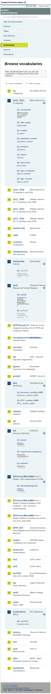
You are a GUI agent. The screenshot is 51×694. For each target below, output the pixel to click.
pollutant (24, 463)
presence (24, 147)
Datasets (7, 26)
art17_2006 (18, 199)
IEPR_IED (18, 528)
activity (23, 295)
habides (17, 411)
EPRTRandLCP (21, 325)
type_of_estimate (24, 171)
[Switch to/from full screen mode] (34, 6)
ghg (15, 383)
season (23, 155)
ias (14, 421)
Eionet (14, 17)
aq (14, 91)
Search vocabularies (15, 83)
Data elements (9, 36)
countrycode (24, 110)
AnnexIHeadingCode (24, 486)
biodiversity (19, 228)
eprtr (15, 285)
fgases (16, 366)
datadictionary (20, 252)
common (17, 242)
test (15, 642)
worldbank (18, 668)
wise (15, 658)
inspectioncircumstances (24, 452)
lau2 (15, 566)
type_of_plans (24, 179)
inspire (16, 540)
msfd (15, 592)
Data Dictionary (23, 17)
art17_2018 (18, 218)
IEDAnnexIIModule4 (21, 515)
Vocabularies (9, 45)
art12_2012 (18, 100)
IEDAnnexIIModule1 (21, 476)
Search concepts (34, 83)
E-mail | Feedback (11, 686)
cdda (15, 235)
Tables (6, 31)
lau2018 (17, 573)
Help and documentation (13, 22)
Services (7, 50)
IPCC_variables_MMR (24, 400)
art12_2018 (18, 190)
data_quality (24, 122)
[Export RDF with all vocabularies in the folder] (44, 103)
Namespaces (9, 54)
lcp (14, 583)
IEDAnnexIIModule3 (21, 500)
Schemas (7, 40)
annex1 (23, 440)
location (23, 130)
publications (19, 612)
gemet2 (17, 376)
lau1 (15, 559)
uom (15, 649)
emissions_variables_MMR (24, 392)
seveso (16, 632)
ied (14, 430)
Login (30, 6)
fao (14, 357)
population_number (24, 138)
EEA (14, 2)
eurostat (17, 347)
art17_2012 (18, 209)
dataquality (18, 261)
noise (16, 602)
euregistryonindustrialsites (21, 337)
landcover (18, 550)
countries (24, 621)
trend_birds (24, 163)
